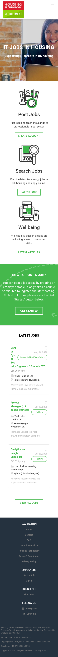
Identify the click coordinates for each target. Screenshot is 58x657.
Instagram (31, 608)
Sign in (29, 580)
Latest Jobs (29, 192)
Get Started (29, 310)
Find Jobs (29, 594)
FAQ (29, 540)
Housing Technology (29, 550)
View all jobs (29, 502)
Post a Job (29, 575)
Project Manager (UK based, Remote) (20, 406)
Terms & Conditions (29, 556)
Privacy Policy (29, 561)
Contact (29, 535)
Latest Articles (29, 252)
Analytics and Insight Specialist (18, 453)
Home (29, 529)
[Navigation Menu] (52, 5)
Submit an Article (29, 545)
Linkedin (31, 613)
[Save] (45, 349)
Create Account (29, 135)
